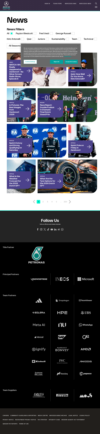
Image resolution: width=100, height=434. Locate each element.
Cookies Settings (30, 61)
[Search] (96, 3)
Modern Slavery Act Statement (73, 419)
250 (65, 202)
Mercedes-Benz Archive (58, 415)
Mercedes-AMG (70, 3)
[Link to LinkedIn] (55, 229)
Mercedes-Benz (85, 3)
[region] (51, 55)
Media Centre (43, 415)
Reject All (56, 61)
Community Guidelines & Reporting (23, 415)
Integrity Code (54, 419)
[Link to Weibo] (59, 229)
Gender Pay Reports (10, 423)
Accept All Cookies (71, 61)
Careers (6, 415)
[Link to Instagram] (41, 229)
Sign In (47, 3)
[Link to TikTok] (48, 229)
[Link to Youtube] (52, 229)
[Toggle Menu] (96, 7)
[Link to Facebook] (38, 229)
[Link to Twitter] (45, 229)
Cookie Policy (84, 415)
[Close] (78, 46)
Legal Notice (73, 415)
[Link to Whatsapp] (62, 229)
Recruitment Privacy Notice (25, 419)
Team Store (57, 3)
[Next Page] (70, 202)
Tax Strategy (42, 419)
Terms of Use (24, 423)
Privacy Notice (8, 419)
